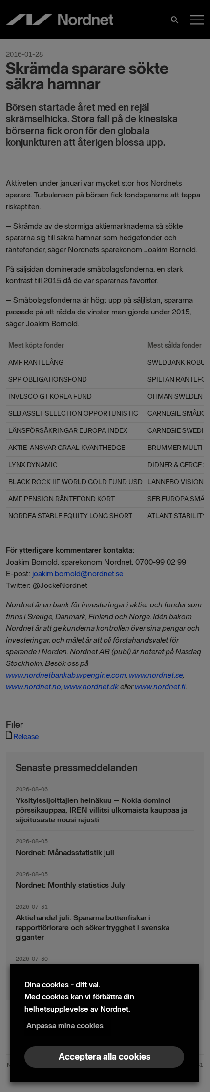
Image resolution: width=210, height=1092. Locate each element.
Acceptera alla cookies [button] (104, 1057)
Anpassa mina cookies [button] (65, 1025)
